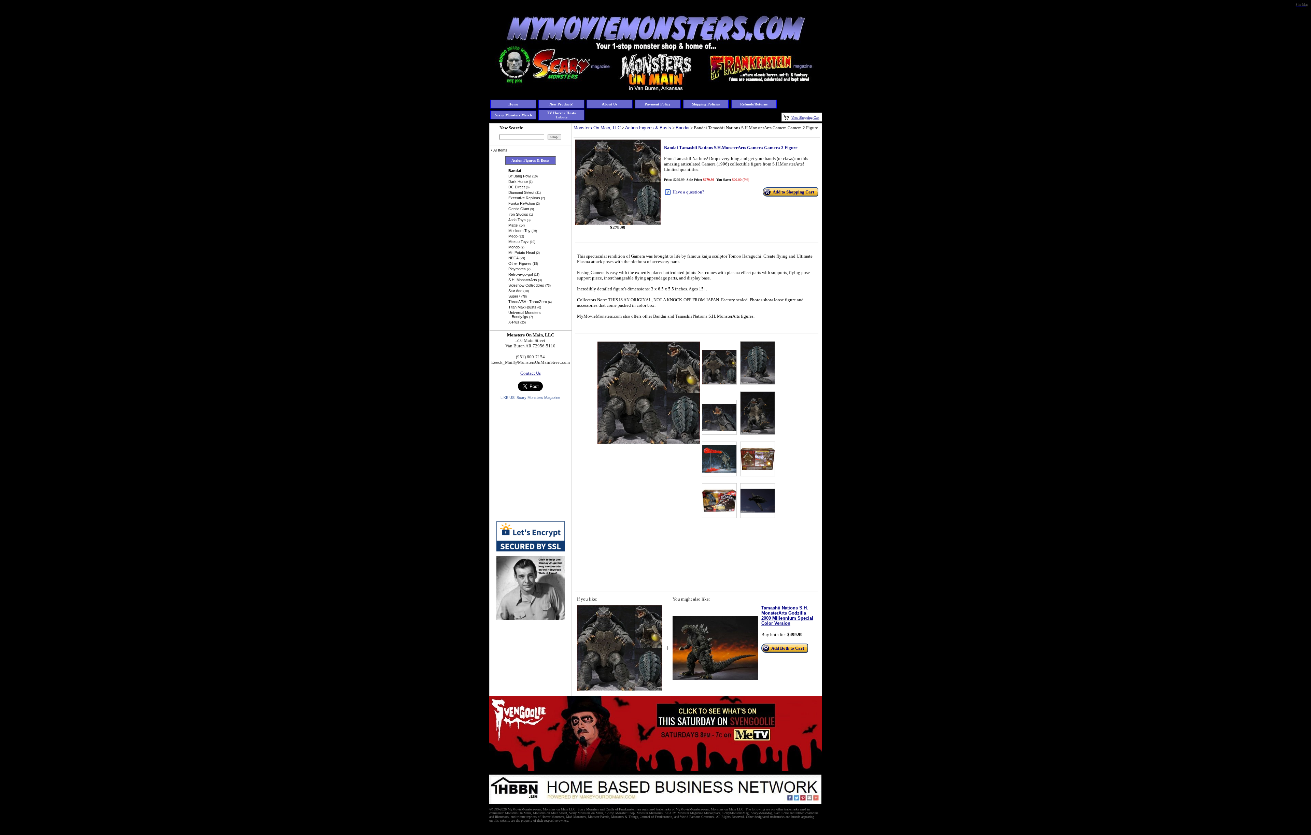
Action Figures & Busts (648, 127)
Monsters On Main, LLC (597, 127)
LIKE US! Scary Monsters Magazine (530, 397)
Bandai (682, 127)
